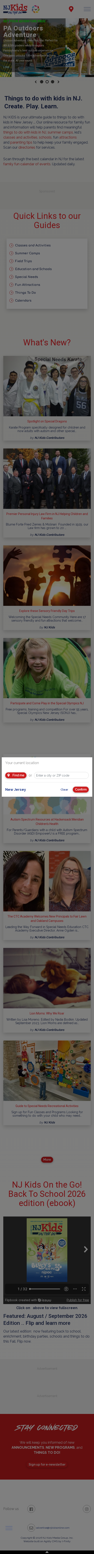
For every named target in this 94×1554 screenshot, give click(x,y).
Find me (18, 775)
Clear (64, 789)
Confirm (81, 789)
